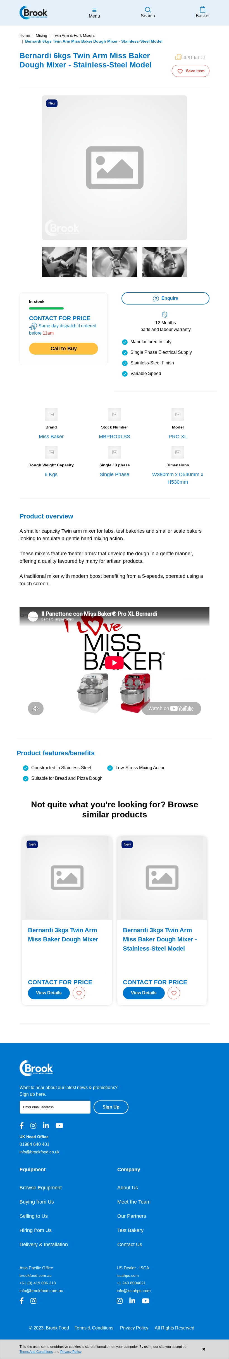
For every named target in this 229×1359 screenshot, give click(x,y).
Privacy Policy (134, 1328)
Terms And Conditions (36, 1352)
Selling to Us (34, 1216)
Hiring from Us (36, 1230)
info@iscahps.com (134, 1290)
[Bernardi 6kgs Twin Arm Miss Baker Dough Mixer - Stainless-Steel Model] (64, 262)
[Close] (203, 1349)
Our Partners (131, 1216)
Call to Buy (64, 348)
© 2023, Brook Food (49, 1328)
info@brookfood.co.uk (39, 1151)
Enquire (169, 298)
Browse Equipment (41, 1187)
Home (25, 35)
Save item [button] (195, 71)
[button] (79, 993)
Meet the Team (134, 1202)
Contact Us (129, 1244)
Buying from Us (37, 1202)
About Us (127, 1187)
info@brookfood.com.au (41, 1290)
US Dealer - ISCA (133, 1267)
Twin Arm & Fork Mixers (74, 35)
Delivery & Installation (44, 1244)
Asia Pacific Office (36, 1267)
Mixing (41, 35)
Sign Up (111, 1107)
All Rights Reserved (174, 1328)
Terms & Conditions (94, 1328)
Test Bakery (130, 1230)
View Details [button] (49, 992)
